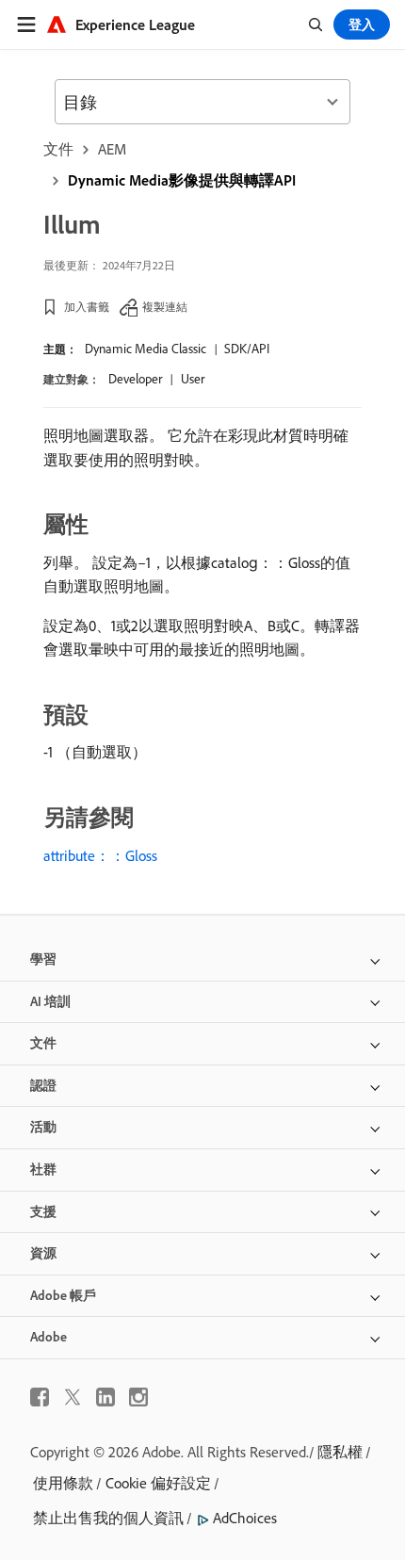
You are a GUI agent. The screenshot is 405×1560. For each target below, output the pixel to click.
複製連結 (164, 307)
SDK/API (246, 348)
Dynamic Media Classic (145, 348)
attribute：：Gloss (100, 855)
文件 (58, 148)
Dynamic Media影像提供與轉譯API (182, 180)
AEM (112, 148)
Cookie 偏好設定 (158, 1482)
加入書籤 (86, 307)
